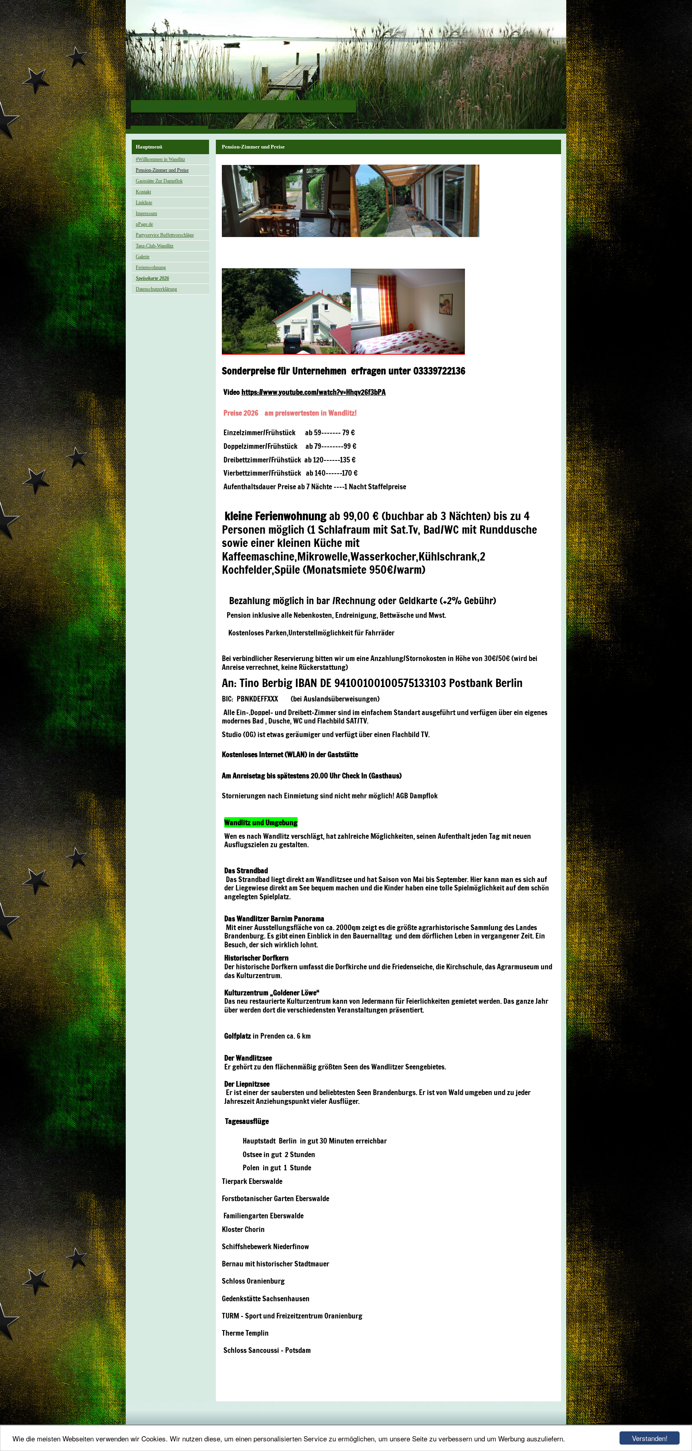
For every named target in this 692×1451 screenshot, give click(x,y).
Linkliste (144, 202)
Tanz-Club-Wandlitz (154, 246)
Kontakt (143, 192)
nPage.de (144, 224)
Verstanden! (650, 1438)
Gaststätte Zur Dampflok (159, 181)
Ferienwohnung (151, 267)
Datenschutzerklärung (156, 289)
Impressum (146, 213)
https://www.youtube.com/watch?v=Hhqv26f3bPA (313, 392)
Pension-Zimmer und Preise (162, 170)
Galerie (142, 256)
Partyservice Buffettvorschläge (165, 235)
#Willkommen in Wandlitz (160, 159)
